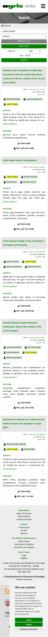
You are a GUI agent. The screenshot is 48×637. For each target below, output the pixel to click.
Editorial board (24, 516)
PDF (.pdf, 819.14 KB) (25, 148)
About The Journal (24, 514)
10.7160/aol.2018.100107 (36, 167)
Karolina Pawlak (30, 177)
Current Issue (24, 528)
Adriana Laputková (14, 267)
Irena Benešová (12, 352)
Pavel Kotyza (11, 182)
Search (24, 60)
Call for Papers (24, 541)
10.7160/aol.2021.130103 (36, 89)
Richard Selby (29, 449)
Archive (24, 530)
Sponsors (24, 533)
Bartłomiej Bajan (13, 99)
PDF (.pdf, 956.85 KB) (25, 311)
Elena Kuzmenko (34, 347)
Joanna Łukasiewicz (34, 99)
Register (24, 558)
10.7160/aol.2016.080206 (36, 434)
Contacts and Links (24, 520)
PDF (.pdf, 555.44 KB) (25, 229)
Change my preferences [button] (29, 629)
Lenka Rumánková (13, 347)
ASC (21, 56)
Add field (24, 46)
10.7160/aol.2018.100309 (36, 252)
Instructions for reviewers (24, 547)
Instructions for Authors (24, 544)
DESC (29, 56)
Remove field (24, 41)
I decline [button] (29, 624)
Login (24, 555)
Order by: (11, 51)
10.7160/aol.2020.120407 (36, 338)
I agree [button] (28, 620)
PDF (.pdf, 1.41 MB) (25, 496)
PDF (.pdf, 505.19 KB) (25, 408)
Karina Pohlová (12, 262)
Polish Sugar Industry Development (20, 160)
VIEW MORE (25, 144)
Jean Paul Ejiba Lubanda (16, 444)
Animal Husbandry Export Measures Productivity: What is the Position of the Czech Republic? (22, 327)
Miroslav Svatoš (29, 182)
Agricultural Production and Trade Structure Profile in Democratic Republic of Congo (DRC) (24, 423)
